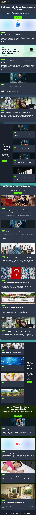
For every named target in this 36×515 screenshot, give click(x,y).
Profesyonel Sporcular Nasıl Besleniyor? (22, 148)
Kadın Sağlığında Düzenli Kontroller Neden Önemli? (12, 384)
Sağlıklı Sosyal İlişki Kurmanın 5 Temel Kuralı (11, 429)
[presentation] (18, 25)
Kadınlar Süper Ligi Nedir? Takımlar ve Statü (23, 162)
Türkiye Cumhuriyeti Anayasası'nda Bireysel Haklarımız (16, 282)
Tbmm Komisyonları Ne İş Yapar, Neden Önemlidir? (15, 210)
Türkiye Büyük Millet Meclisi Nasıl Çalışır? (13, 307)
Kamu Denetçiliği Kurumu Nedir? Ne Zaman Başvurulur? (15, 112)
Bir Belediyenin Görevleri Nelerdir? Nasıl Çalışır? (13, 86)
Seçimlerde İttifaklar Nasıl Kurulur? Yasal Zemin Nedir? (16, 257)
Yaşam (4, 428)
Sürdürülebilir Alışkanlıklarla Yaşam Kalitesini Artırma (13, 502)
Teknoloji (3, 32)
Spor (15, 132)
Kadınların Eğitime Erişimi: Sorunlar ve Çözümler (11, 352)
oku (2, 41)
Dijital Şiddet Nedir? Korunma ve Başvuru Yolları (11, 368)
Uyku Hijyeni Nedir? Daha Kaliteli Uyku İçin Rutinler (12, 476)
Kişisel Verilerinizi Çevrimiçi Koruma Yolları (12, 34)
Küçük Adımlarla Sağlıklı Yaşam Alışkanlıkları (11, 453)
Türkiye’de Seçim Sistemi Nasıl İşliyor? (12, 232)
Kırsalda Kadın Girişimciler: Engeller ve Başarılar (11, 399)
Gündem (3, 84)
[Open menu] (34, 2)
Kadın (3, 350)
